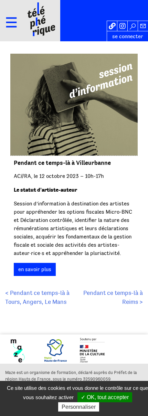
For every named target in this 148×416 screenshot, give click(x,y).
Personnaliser (79, 407)
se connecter (127, 36)
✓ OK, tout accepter (105, 397)
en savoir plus (34, 269)
